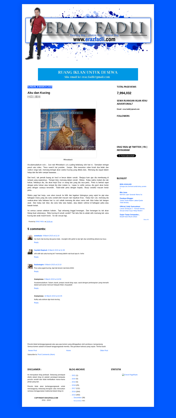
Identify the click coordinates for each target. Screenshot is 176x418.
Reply (36, 242)
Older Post (104, 351)
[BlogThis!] (31, 96)
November (78, 401)
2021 (74, 375)
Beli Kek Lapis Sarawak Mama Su (131, 194)
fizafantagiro (39, 265)
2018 (74, 385)
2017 (74, 388)
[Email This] (28, 96)
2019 (74, 382)
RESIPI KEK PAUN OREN (128, 217)
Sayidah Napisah (40, 250)
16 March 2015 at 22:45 (53, 296)
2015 (74, 395)
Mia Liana (123, 192)
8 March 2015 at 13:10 (53, 265)
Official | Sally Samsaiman (130, 206)
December (78, 398)
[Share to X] (34, 96)
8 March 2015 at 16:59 (52, 279)
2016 (74, 392)
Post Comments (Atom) (46, 354)
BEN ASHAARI (125, 184)
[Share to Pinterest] (39, 96)
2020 (74, 379)
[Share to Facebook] (36, 96)
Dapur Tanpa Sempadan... (130, 215)
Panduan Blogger (126, 198)
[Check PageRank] (130, 375)
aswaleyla (38, 236)
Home (68, 351)
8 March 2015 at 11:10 (51, 236)
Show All (146, 219)
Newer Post (32, 351)
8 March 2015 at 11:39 (56, 250)
